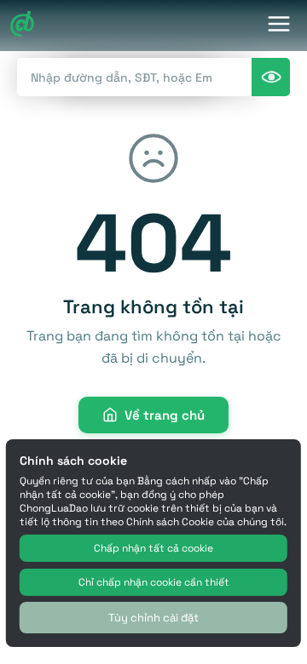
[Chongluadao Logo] (22, 26)
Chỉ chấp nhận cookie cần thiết (153, 582)
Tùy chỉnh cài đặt (153, 617)
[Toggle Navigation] (279, 26)
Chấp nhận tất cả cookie (153, 548)
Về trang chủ (165, 415)
